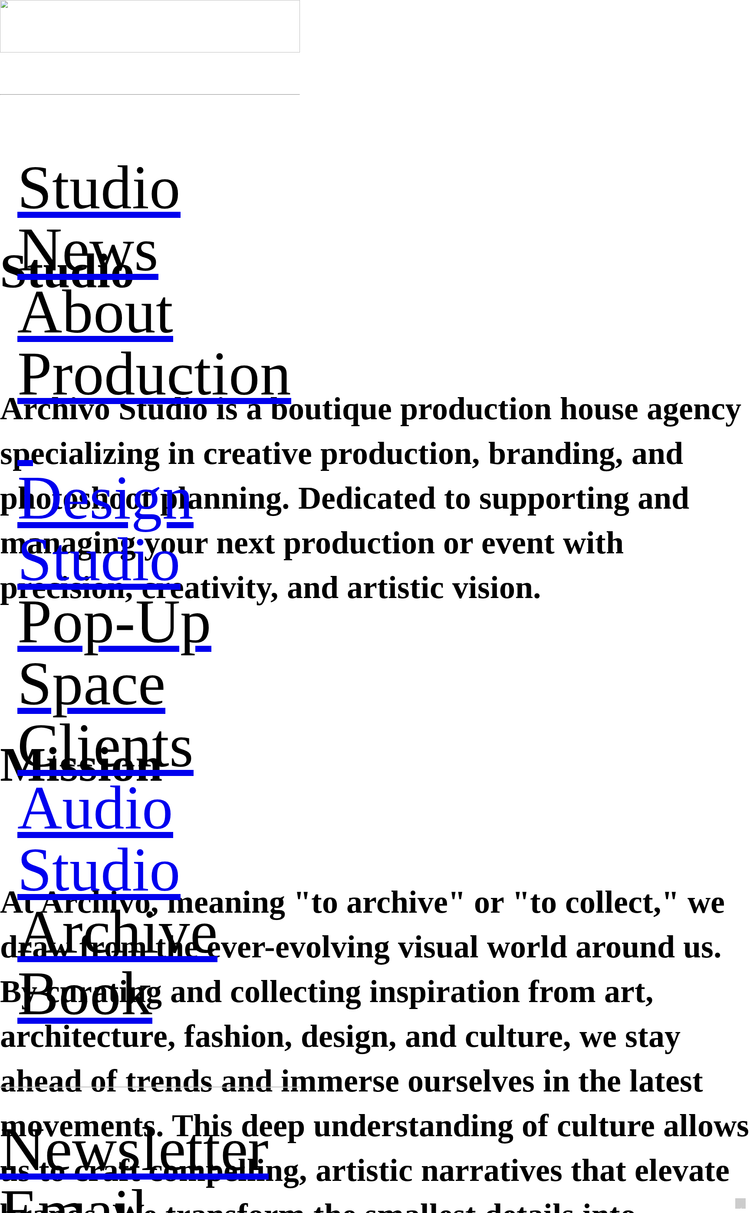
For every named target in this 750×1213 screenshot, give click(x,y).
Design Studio (105, 529)
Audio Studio (99, 838)
